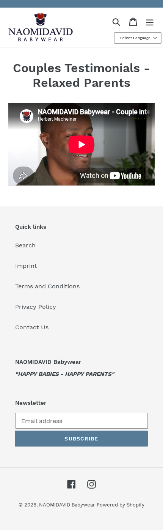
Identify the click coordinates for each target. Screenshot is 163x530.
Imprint (26, 265)
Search (25, 245)
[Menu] (149, 21)
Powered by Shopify (120, 505)
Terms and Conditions (47, 286)
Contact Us (32, 327)
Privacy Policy (35, 306)
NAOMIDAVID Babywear (67, 505)
